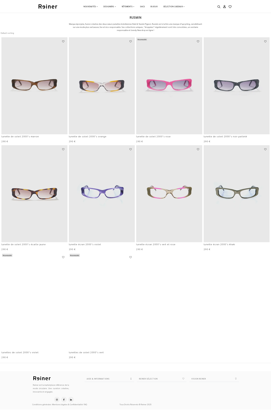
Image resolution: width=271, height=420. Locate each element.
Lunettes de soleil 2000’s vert (86, 352)
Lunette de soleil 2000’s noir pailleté (225, 136)
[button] (109, 379)
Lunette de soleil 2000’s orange (88, 136)
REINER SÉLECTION (148, 378)
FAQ (85, 404)
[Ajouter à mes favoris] (63, 41)
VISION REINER (198, 378)
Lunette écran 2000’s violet (85, 244)
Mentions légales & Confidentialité (67, 404)
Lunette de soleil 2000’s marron (20, 136)
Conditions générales (41, 404)
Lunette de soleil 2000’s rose (153, 136)
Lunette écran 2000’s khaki (219, 244)
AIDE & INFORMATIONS (98, 378)
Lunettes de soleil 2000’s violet (20, 352)
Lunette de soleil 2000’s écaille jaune (23, 244)
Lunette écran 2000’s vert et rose (156, 244)
